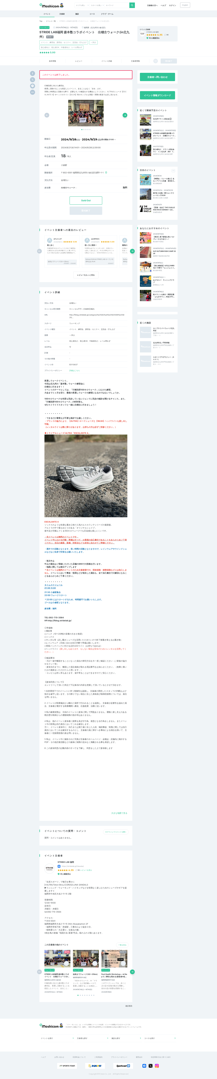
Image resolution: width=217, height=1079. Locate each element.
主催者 (62, 14)
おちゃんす (58, 239)
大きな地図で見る (119, 813)
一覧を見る (122, 945)
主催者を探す (82, 1038)
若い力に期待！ (91, 245)
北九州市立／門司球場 (161, 343)
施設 (77, 14)
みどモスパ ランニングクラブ (163, 281)
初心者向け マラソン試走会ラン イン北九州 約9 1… (163, 150)
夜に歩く (50, 245)
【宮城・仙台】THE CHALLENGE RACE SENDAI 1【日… (164, 208)
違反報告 (128, 1006)
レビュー (78, 61)
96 (168, 35)
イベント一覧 (51, 21)
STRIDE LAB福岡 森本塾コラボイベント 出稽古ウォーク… (164, 134)
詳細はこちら (74, 370)
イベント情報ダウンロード (157, 95)
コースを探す (149, 1038)
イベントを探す (47, 1038)
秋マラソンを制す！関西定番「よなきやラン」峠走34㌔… (164, 295)
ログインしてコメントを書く (115, 832)
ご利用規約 (98, 1057)
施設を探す (116, 1038)
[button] (81, 129)
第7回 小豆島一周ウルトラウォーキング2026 (163, 194)
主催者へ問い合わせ (157, 77)
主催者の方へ (152, 5)
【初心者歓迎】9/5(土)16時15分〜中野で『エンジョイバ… (164, 267)
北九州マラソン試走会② (162, 119)
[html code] (32, 92)
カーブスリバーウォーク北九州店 (163, 329)
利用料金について (79, 1057)
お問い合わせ (59, 1057)
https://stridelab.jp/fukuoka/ (73, 866)
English (185, 5)
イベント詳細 (106, 61)
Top (40, 21)
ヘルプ (163, 5)
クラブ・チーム (107, 14)
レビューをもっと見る (86, 275)
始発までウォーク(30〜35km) (58, 261)
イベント (46, 14)
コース (92, 14)
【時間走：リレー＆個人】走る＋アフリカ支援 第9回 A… (164, 180)
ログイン (172, 5)
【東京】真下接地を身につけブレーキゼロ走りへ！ (163, 238)
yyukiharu (95, 239)
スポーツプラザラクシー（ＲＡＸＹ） (163, 358)
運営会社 (139, 1057)
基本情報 (52, 61)
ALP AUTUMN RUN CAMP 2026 (164, 252)
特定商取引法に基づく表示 (161, 1057)
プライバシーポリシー (119, 1057)
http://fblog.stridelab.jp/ (59, 620)
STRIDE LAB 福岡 (152, 32)
